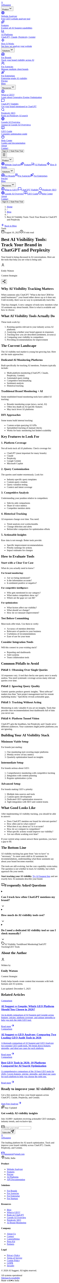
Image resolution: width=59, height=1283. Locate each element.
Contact (4, 148)
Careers (13, 1239)
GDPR (10, 1263)
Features (10, 1172)
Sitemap (4, 1278)
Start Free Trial (16, 151)
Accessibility (14, 1278)
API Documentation (16, 1179)
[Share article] (4, 281)
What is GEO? (13, 1212)
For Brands (12, 1191)
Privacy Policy (13, 1255)
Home (9, 207)
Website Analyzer (15, 1169)
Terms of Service (14, 1258)
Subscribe (6, 1132)
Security (10, 1265)
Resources (6, 88)
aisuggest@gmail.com (14, 1154)
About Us (11, 1234)
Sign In (5, 151)
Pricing (4, 81)
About (4, 145)
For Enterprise (13, 1196)
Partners (10, 1244)
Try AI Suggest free (41, 876)
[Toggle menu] (4, 155)
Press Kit (11, 1241)
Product (5, 9)
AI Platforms (12, 1177)
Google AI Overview (16, 1217)
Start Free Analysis (9, 1104)
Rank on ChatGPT (15, 1215)
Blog (3, 83)
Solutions (6, 51)
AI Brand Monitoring (16, 1222)
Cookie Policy (13, 1260)
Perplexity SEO (14, 1220)
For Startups (12, 1198)
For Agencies (13, 1193)
